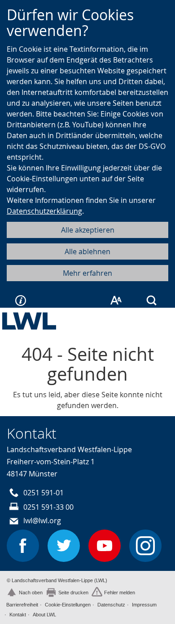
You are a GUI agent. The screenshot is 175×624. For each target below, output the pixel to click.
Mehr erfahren (87, 273)
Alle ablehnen (87, 251)
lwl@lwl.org (42, 520)
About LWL (44, 614)
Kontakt (17, 614)
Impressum (144, 604)
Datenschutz (111, 604)
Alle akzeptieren (87, 230)
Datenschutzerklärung (44, 211)
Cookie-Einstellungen (68, 604)
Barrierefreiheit (22, 604)
